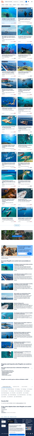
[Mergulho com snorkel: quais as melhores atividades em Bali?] (32, 379)
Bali (11, 403)
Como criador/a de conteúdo (28, 423)
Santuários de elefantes (5, 373)
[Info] (13, 6)
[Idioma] (28, 1)
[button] (9, 15)
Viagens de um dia (4, 374)
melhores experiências (19, 403)
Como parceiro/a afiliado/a (29, 424)
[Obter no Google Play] (11, 422)
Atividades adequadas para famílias (7, 372)
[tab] (6, 387)
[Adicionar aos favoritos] (15, 8)
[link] (9, 15)
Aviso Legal (16, 422)
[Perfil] (32, 1)
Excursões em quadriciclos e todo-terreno (8, 371)
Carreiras (23, 423)
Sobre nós (23, 421)
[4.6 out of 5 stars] (3, 412)
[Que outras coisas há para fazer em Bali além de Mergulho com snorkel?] (32, 368)
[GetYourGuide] (2, 1)
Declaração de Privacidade (4, 258)
